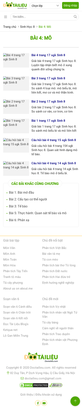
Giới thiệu (26, 394)
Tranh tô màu (12, 277)
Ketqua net (10, 330)
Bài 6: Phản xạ (19, 220)
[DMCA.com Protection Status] (34, 386)
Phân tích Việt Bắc (54, 248)
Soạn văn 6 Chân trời (17, 312)
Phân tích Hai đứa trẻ (56, 277)
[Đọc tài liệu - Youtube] (44, 403)
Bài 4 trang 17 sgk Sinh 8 (48, 55)
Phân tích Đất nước (54, 271)
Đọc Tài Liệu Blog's (15, 324)
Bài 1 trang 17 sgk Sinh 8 (48, 120)
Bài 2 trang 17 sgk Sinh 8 (48, 101)
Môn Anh (9, 254)
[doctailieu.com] (41, 357)
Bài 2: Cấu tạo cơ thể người (28, 199)
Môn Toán (10, 259)
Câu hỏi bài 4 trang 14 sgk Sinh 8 (53, 163)
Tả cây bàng (50, 322)
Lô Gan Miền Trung (15, 335)
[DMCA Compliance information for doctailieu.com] (55, 386)
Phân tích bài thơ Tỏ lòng (58, 265)
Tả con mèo (50, 259)
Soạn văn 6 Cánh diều (17, 306)
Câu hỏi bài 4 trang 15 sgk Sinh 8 (53, 140)
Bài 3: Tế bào (18, 206)
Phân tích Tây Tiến (15, 271)
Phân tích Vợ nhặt (54, 306)
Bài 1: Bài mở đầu (21, 192)
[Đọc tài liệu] (38, 403)
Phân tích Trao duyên (56, 334)
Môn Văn (9, 248)
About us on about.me (18, 288)
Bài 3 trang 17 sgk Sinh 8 (48, 78)
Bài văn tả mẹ (51, 254)
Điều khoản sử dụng (48, 394)
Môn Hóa (9, 265)
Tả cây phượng (13, 283)
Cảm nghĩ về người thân (57, 328)
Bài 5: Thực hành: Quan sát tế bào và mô (37, 213)
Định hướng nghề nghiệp (58, 283)
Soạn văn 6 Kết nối (15, 318)
